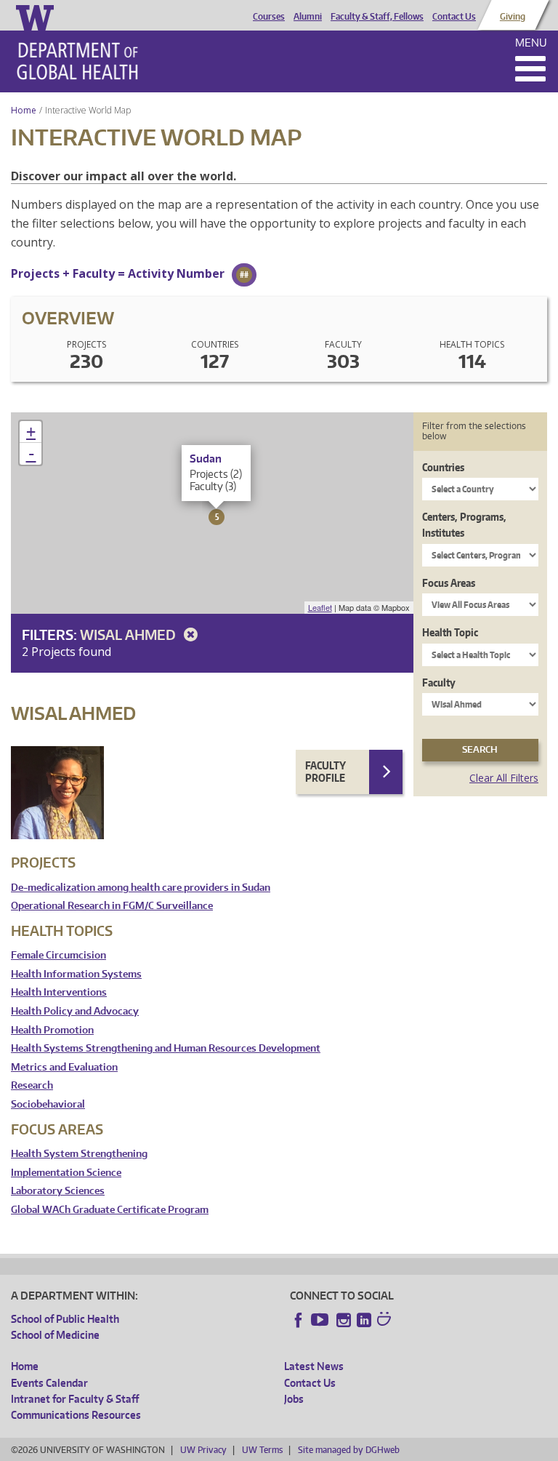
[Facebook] (298, 1320)
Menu (531, 42)
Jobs (294, 1399)
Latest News (314, 1366)
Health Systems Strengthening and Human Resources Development (165, 1048)
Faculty (439, 682)
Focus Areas (448, 583)
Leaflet (320, 607)
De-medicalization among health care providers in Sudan (140, 887)
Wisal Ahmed (129, 634)
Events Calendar (49, 1383)
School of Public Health (65, 1319)
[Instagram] (343, 1320)
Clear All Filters (503, 778)
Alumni (308, 16)
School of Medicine (55, 1335)
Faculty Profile (325, 772)
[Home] (77, 61)
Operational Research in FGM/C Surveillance (112, 905)
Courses (269, 16)
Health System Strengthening (79, 1153)
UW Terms (262, 1449)
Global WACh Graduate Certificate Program (110, 1209)
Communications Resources (76, 1415)
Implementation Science (66, 1172)
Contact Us (454, 16)
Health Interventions (59, 992)
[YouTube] (321, 1320)
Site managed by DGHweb (349, 1449)
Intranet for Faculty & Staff (75, 1399)
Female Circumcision (58, 955)
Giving (512, 16)
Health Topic (450, 632)
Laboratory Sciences (58, 1190)
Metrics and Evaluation (64, 1067)
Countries (443, 467)
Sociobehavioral (48, 1104)
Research (32, 1085)
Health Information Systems (76, 974)
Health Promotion (52, 1030)
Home (23, 110)
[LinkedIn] (364, 1320)
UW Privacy (203, 1449)
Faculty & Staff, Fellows (377, 16)
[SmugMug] (386, 1320)
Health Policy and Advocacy (75, 1011)
